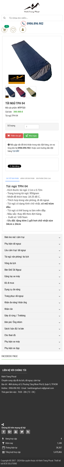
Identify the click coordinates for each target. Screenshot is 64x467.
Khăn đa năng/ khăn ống (15, 302)
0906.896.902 (34, 23)
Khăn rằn (8, 309)
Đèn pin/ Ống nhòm (13, 322)
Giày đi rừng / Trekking (14, 315)
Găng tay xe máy (12, 276)
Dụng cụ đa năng (12, 289)
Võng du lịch (10, 263)
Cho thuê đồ (10, 335)
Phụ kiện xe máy (12, 341)
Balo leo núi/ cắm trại (14, 237)
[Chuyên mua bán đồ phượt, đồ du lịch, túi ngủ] (32, 7)
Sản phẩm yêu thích (13, 30)
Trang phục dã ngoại (13, 296)
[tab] (12, 178)
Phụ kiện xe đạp (11, 348)
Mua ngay (32, 136)
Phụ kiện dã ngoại (12, 243)
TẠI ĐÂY (15, 151)
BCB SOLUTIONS (10, 463)
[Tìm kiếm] (4, 18)
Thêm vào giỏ (15, 136)
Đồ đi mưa (9, 282)
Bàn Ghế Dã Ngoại (12, 269)
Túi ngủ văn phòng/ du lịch (16, 256)
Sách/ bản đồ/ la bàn (14, 328)
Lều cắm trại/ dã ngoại (15, 250)
